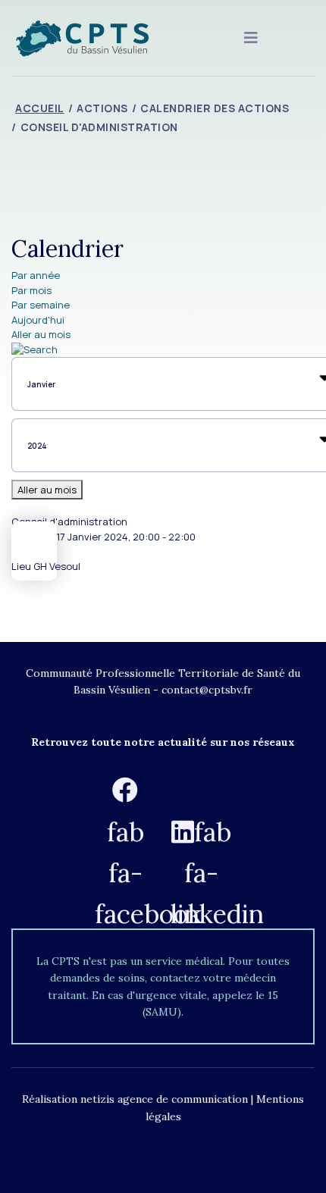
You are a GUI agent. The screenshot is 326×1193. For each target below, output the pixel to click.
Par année (35, 275)
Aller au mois (41, 334)
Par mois (31, 290)
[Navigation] (251, 38)
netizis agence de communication (164, 1099)
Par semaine (40, 305)
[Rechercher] (163, 350)
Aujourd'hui (37, 320)
